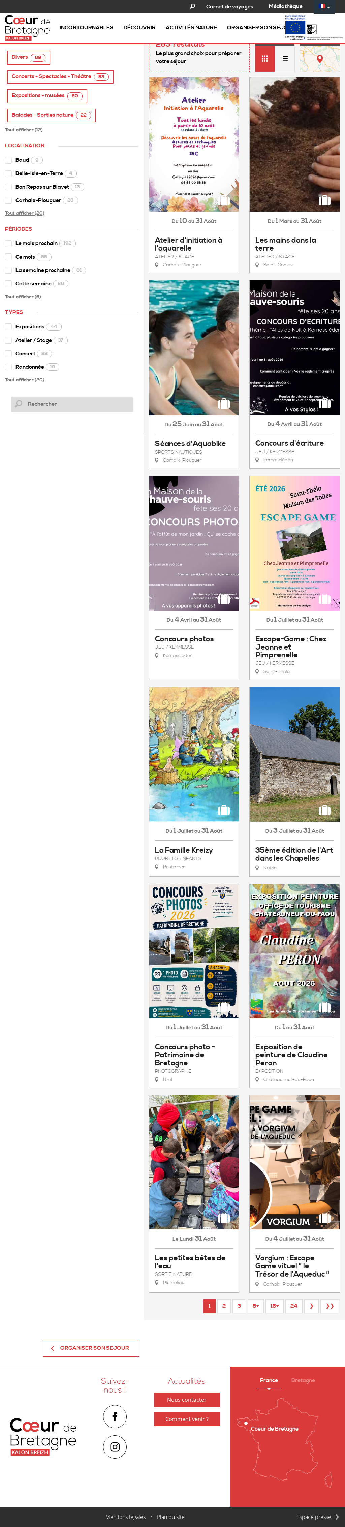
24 (293, 1306)
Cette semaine (39, 283)
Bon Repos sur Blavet (47, 187)
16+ (275, 1306)
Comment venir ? (187, 1419)
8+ (256, 1306)
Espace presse (313, 1517)
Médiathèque (286, 6)
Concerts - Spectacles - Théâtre (58, 76)
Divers (26, 57)
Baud (26, 160)
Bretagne (303, 1380)
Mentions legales (125, 1517)
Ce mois (31, 256)
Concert (31, 353)
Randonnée (35, 367)
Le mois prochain (43, 243)
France (269, 1380)
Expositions (36, 326)
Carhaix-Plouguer (44, 200)
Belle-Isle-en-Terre (43, 173)
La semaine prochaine (48, 270)
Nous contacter (187, 1399)
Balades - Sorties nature (49, 115)
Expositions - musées (45, 95)
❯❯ (329, 1306)
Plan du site (171, 1517)
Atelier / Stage (39, 340)
